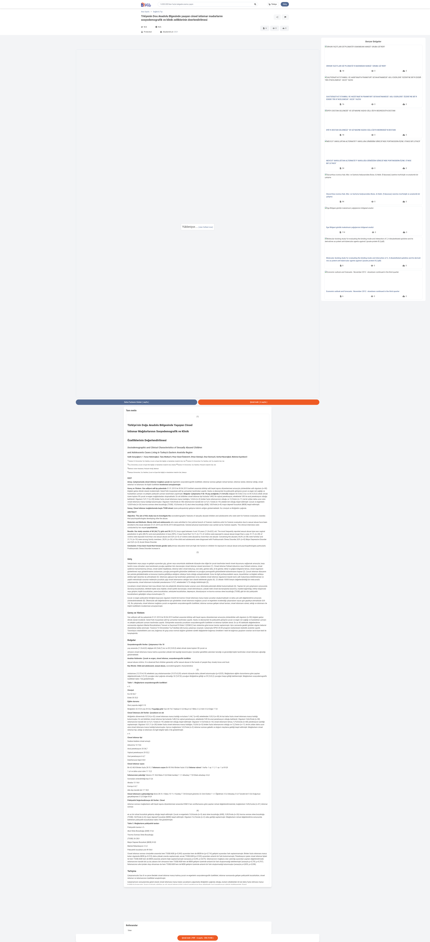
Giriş (285, 4)
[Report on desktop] (285, 17)
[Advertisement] (39, 71)
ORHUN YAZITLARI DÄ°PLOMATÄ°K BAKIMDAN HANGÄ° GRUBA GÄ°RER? (356, 66)
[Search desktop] (255, 4)
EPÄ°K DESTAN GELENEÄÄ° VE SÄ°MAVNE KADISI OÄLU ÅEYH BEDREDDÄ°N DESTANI (361, 130)
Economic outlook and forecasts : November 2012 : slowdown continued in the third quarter (362, 291)
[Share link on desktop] (277, 17)
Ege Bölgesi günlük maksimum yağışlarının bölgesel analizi (350, 227)
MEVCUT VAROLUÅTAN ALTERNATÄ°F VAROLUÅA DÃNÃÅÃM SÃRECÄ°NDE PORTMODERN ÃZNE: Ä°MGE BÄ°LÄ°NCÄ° (368, 162)
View (130, 930)
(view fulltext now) (205, 227)
